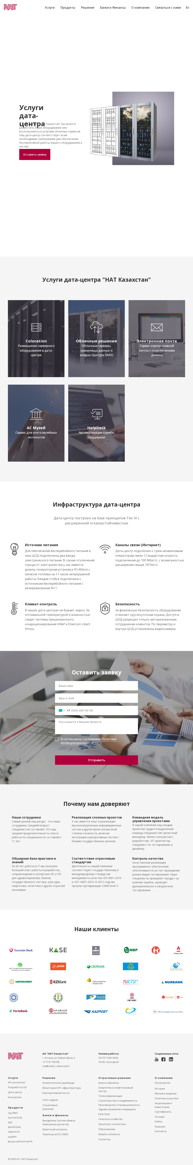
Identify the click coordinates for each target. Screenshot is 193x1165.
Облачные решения (96, 341)
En (187, 7)
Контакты (161, 1131)
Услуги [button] (50, 7)
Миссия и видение (166, 1093)
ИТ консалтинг (16, 1082)
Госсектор (104, 1139)
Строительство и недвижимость (117, 1100)
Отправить (96, 760)
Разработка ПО (17, 1087)
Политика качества (166, 1098)
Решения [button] (87, 7)
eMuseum (14, 1131)
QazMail (13, 1112)
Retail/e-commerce (109, 1134)
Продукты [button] (67, 7)
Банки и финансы (108, 1082)
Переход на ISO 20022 (55, 1134)
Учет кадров (50, 1100)
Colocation (36, 341)
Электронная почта (157, 341)
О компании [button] (140, 7)
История (160, 1088)
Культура (104, 1114)
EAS (10, 1122)
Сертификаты (163, 1111)
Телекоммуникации (110, 1096)
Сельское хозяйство (110, 1119)
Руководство (162, 1082)
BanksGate (14, 1127)
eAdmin (12, 1137)
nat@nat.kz (48, 1066)
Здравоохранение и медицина (117, 1109)
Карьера (160, 1126)
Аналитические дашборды (58, 1082)
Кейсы (158, 1121)
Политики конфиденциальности (88, 741)
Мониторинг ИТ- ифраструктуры (61, 1087)
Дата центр (15, 1092)
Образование (106, 1129)
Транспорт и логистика (112, 1124)
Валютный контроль (55, 1129)
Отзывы (160, 1116)
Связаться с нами (168, 7)
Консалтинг (15, 1097)
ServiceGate (15, 1117)
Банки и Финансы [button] (113, 7)
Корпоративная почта (56, 1093)
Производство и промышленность (119, 1105)
